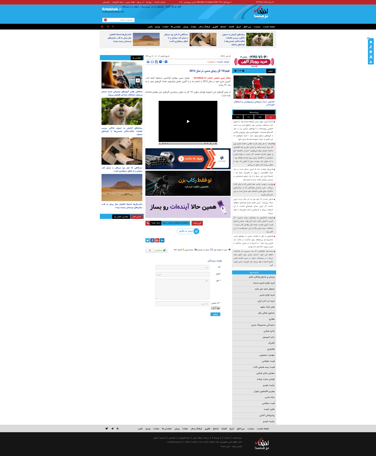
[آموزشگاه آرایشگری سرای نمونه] (188, 207)
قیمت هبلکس (268, 361)
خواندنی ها (176, 26)
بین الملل (247, 26)
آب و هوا (140, 2)
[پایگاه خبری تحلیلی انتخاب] (263, 13)
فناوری (215, 26)
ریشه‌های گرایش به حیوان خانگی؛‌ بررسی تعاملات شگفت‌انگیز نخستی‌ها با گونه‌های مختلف (233, 39)
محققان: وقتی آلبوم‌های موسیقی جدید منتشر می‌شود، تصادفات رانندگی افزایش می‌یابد (121, 93)
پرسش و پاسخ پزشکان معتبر (262, 277)
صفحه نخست (269, 26)
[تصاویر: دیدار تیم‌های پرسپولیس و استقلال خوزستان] (254, 87)
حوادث (193, 26)
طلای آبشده (269, 409)
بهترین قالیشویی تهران (264, 391)
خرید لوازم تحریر (267, 295)
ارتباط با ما (225, 437)
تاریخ (238, 26)
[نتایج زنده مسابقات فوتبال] (371, 61)
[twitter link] (106, 428)
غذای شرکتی (269, 331)
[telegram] (108, 27)
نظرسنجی (106, 2)
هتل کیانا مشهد (267, 307)
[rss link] (118, 428)
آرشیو (155, 437)
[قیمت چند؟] (371, 46)
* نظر (218, 280)
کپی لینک (197, 223)
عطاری (272, 319)
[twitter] (102, 27)
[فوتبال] (371, 51)
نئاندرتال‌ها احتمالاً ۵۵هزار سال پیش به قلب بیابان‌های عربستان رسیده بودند (119, 38)
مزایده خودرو (269, 385)
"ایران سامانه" (225, 446)
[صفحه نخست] (371, 41)
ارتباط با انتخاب (159, 2)
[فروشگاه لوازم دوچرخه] (188, 183)
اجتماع (223, 26)
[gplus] (157, 240)
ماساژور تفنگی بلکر (266, 313)
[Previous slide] (243, 71)
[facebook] (152, 240)
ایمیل (218, 273)
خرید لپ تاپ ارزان (266, 301)
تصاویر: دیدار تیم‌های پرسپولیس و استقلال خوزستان (254, 103)
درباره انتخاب (237, 437)
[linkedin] (162, 240)
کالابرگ (271, 343)
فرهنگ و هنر (204, 26)
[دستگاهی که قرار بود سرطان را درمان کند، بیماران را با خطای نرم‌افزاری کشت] (121, 151)
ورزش (185, 26)
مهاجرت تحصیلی (267, 355)
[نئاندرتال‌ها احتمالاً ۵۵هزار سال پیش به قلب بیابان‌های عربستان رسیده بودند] (121, 187)
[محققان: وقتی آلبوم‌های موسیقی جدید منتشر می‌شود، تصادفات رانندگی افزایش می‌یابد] (121, 75)
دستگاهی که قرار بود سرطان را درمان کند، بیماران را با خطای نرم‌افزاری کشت (176, 38)
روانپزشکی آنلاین (267, 415)
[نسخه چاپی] (148, 61)
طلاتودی (271, 349)
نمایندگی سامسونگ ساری (263, 325)
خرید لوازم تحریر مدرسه (264, 283)
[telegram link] (112, 428)
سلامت (165, 26)
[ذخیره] (156, 62)
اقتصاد (231, 26)
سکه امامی (270, 397)
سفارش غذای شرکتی (265, 373)
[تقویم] (371, 56)
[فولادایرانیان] (188, 158)
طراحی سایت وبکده (266, 379)
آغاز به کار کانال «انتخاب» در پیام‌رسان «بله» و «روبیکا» (162, 7)
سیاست (257, 26)
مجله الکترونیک (117, 2)
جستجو (163, 437)
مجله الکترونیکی (184, 437)
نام (219, 266)
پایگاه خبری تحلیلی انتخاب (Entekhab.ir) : (211, 78)
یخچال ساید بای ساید (265, 289)
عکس (150, 26)
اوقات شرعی (130, 2)
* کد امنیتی (215, 303)
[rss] (113, 27)
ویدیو (157, 26)
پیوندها (148, 2)
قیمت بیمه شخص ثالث (264, 367)
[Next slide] (235, 71)
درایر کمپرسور (269, 337)
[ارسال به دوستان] (152, 61)
